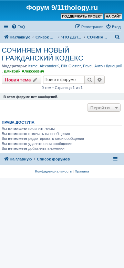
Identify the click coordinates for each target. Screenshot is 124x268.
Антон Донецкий (108, 66)
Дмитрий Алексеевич (24, 71)
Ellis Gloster (71, 66)
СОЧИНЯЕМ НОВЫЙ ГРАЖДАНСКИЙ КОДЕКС (42, 54)
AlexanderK (49, 66)
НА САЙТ (113, 16)
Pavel (87, 66)
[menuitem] (18, 27)
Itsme (33, 66)
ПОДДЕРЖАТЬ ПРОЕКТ (82, 16)
